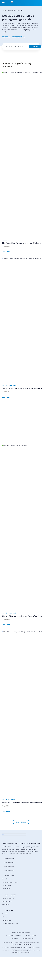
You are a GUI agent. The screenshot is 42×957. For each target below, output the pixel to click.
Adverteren (5, 917)
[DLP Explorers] (21, 3)
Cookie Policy (13, 938)
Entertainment (7, 901)
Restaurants (5, 904)
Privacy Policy (31, 935)
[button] (21, 822)
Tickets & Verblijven (8, 898)
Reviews (5, 240)
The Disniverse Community (10, 923)
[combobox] (16, 46)
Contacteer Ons (7, 920)
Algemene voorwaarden (21, 932)
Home (4, 10)
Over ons (5, 914)
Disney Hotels (6, 888)
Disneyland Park (7, 879)
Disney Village (6, 885)
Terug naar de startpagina (13, 37)
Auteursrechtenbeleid (14, 935)
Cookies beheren (28, 938)
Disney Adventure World (9, 882)
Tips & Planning (9, 385)
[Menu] (3, 3)
